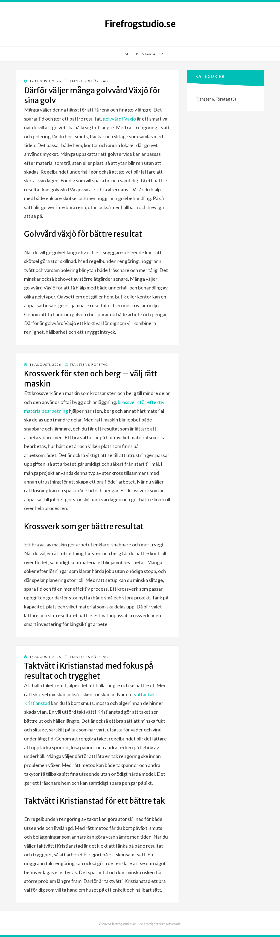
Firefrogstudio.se (140, 24)
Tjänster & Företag (89, 81)
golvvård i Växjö (119, 119)
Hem (124, 54)
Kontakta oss (150, 54)
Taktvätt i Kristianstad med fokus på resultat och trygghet (88, 671)
